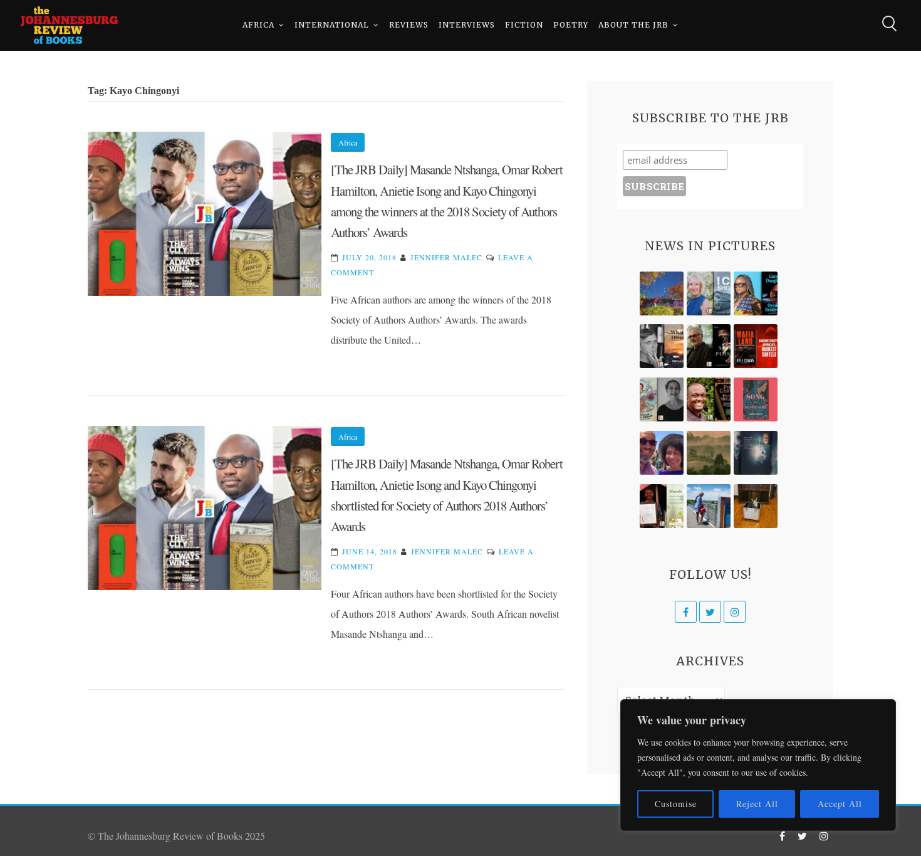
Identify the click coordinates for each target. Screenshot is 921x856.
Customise (676, 804)
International (331, 24)
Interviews (467, 24)
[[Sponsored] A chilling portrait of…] (756, 346)
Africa (258, 24)
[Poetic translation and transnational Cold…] (756, 453)
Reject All (757, 804)
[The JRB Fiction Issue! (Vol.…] (662, 293)
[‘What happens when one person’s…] (709, 399)
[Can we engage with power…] (709, 346)
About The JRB (633, 24)
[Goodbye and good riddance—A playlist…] (756, 506)
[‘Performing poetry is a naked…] (662, 399)
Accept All (840, 804)
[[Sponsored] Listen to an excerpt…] (756, 293)
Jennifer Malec (446, 257)
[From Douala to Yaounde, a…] (709, 453)
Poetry (570, 24)
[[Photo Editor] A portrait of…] (709, 506)
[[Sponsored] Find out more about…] (756, 399)
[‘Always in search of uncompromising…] (662, 346)
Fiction (524, 24)
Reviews (409, 24)
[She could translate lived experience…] (662, 453)
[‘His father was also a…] (662, 506)
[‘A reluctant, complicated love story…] (709, 293)
